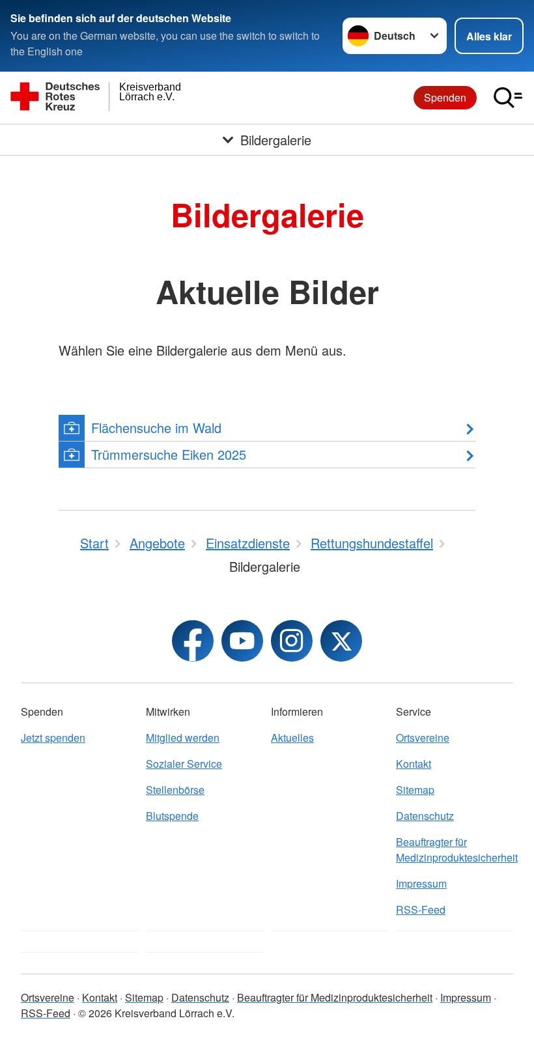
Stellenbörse (175, 789)
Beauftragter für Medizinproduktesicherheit (454, 849)
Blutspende (172, 815)
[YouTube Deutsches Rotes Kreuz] (242, 641)
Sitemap (415, 789)
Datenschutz (425, 815)
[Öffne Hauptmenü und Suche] (508, 97)
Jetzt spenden (53, 737)
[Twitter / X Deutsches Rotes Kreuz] (341, 641)
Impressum (421, 883)
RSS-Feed (420, 909)
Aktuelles (292, 737)
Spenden (445, 97)
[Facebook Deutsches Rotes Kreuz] (193, 641)
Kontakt (413, 763)
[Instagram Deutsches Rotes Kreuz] (292, 641)
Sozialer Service (184, 763)
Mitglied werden (182, 737)
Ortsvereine (422, 737)
